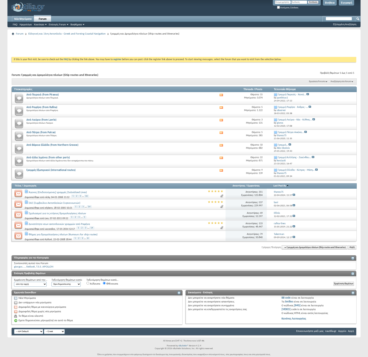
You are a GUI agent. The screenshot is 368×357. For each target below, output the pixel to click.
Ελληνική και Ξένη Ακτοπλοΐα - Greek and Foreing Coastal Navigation (67, 33)
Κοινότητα (39, 24)
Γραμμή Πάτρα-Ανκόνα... (291, 132)
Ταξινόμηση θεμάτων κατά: (67, 280)
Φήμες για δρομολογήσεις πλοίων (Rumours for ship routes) (63, 234)
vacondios (50, 229)
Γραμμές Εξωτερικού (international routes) (51, 170)
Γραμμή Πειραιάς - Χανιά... (292, 94)
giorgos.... (19, 266)
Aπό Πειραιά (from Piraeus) (42, 94)
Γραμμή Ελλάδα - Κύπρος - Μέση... (296, 170)
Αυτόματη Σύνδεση (289, 7)
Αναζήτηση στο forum (341, 81)
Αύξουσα (94, 283)
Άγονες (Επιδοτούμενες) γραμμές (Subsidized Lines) (58, 192)
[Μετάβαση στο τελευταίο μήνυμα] (294, 195)
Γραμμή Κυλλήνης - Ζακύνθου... (294, 157)
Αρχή (352, 247)
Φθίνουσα (112, 283)
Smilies (289, 301)
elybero (49, 208)
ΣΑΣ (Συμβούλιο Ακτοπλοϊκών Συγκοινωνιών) (54, 203)
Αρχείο (342, 331)
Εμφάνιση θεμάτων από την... (30, 280)
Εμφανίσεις (253, 186)
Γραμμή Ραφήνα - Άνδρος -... (293, 107)
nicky (47, 197)
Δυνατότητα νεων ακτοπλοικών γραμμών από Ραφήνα (59, 224)
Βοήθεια (330, 2)
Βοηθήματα (76, 24)
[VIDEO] (286, 309)
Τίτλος (18, 186)
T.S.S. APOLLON (44, 266)
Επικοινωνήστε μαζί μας (309, 331)
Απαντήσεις (239, 186)
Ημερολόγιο (26, 24)
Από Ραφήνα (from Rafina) (41, 107)
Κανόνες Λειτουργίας (294, 318)
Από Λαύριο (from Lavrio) (41, 120)
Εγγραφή (346, 2)
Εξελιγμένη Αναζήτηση (344, 24)
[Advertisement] (89, 46)
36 (86, 196)
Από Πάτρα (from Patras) (41, 132)
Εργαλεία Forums (317, 81)
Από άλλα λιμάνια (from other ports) (48, 157)
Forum (43, 18)
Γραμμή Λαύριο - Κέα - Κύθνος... (295, 120)
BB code (286, 297)
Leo (47, 218)
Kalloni (48, 239)
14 (92, 228)
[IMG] (297, 305)
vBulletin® (183, 346)
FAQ (15, 24)
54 (89, 207)
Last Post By (279, 186)
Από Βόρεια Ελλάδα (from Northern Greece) (52, 145)
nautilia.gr (330, 331)
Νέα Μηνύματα (23, 18)
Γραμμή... (283, 145)
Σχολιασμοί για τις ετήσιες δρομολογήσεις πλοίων (57, 213)
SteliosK (30, 266)
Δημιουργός (30, 186)
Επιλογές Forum (57, 24)
